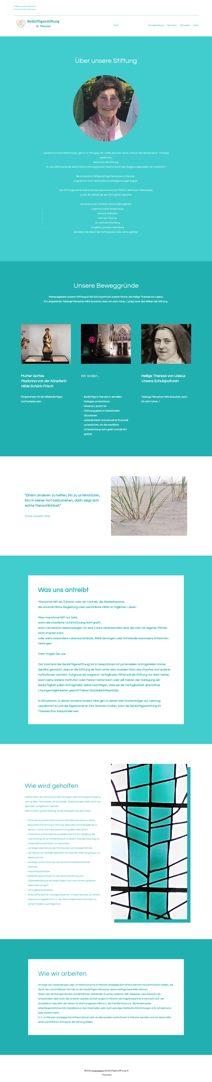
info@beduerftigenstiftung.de (24, 6)
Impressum (98, 1071)
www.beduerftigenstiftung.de (24, 9)
